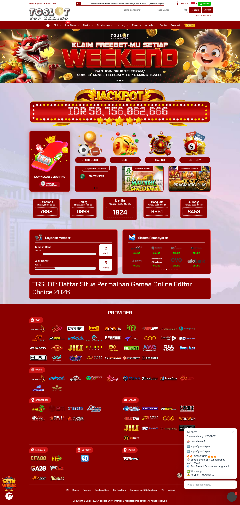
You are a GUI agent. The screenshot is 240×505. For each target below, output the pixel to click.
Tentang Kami (102, 490)
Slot (56, 25)
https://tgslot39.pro (200, 451)
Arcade (149, 25)
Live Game (70, 25)
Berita (163, 25)
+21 (67, 490)
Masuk (195, 9)
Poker (135, 25)
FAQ (162, 490)
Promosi (175, 25)
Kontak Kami (119, 490)
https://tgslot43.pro (200, 446)
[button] (236, 56)
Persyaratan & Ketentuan (143, 490)
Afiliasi (206, 3)
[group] (189, 178)
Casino (86, 25)
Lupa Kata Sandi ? (202, 15)
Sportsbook (103, 25)
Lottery (121, 25)
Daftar (207, 9)
